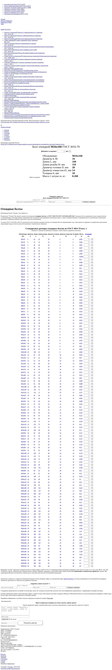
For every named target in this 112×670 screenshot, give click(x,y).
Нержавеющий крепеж (25, 102)
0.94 (80, 519)
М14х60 (23, 398)
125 (35, 392)
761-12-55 (8, 17)
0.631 (80, 508)
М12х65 (23, 366)
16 (39, 239)
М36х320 (23, 566)
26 (73, 496)
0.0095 (81, 256)
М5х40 (23, 248)
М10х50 (23, 323)
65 (34, 282)
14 (48, 288)
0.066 (80, 352)
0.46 (80, 491)
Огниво (10, 667)
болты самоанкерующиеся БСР (17, 6)
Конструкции (17, 105)
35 (39, 279)
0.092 (80, 386)
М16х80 (23, 441)
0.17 (80, 430)
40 (34, 248)
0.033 (80, 314)
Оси (8, 110)
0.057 (80, 343)
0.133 (80, 418)
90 (34, 346)
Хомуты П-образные (23, 39)
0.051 (80, 337)
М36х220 (23, 557)
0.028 (80, 305)
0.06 (80, 346)
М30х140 (23, 525)
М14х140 (23, 430)
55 (34, 256)
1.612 (80, 548)
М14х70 (23, 404)
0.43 (80, 496)
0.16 (80, 447)
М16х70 (23, 436)
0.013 (80, 277)
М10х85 (23, 343)
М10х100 (23, 352)
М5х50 (23, 253)
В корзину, (88, 234)
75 (34, 311)
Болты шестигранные (24, 81)
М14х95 (23, 418)
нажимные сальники (14, 10)
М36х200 (23, 554)
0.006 (80, 242)
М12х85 (23, 378)
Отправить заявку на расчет (40, 583)
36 (34, 245)
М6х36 (23, 265)
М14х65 (23, 401)
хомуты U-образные (14, 12)
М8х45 (23, 294)
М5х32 (23, 242)
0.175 (80, 453)
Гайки (10, 95)
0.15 (80, 424)
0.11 (80, 407)
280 (35, 543)
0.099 (80, 401)
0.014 (80, 279)
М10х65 (23, 331)
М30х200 (23, 534)
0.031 (80, 311)
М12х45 (23, 355)
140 (35, 430)
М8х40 (23, 291)
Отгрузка (3, 656)
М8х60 (23, 303)
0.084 (80, 381)
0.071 (80, 372)
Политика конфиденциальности (10, 668)
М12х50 (23, 357)
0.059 (80, 363)
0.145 (80, 441)
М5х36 (23, 245)
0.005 (80, 239)
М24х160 (23, 508)
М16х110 (23, 456)
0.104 (80, 404)
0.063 (80, 349)
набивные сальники (14, 9)
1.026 (80, 528)
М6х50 (23, 274)
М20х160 (23, 488)
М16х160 (23, 467)
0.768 (80, 514)
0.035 (80, 320)
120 (35, 459)
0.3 (80, 479)
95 (34, 349)
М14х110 (23, 424)
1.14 (80, 531)
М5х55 (23, 256)
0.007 (80, 245)
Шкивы (11, 113)
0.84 (80, 517)
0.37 (80, 485)
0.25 (80, 473)
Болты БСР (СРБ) (6, 144)
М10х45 (23, 320)
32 (34, 242)
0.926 (80, 525)
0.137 (80, 438)
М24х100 (23, 496)
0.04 (80, 326)
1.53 (80, 540)
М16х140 (23, 464)
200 (35, 493)
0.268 (80, 467)
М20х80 (23, 470)
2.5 (80, 563)
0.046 (80, 331)
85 (34, 343)
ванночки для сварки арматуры (17, 7)
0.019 (80, 291)
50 (34, 253)
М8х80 (23, 314)
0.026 (80, 303)
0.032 (80, 317)
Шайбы (11, 100)
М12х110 (23, 389)
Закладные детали (21, 70)
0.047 (80, 355)
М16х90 (23, 447)
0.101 (80, 389)
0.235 (80, 464)
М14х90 (23, 415)
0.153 (80, 444)
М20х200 (23, 493)
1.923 (80, 554)
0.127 (80, 415)
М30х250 (23, 540)
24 (48, 395)
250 (35, 519)
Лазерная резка (18, 117)
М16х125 (23, 462)
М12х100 (23, 386)
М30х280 (23, 543)
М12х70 (23, 369)
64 (48, 545)
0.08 (80, 378)
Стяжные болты (19, 94)
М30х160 (23, 528)
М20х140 (23, 485)
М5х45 (23, 250)
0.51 (80, 493)
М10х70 (23, 334)
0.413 (80, 488)
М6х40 (23, 268)
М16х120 (23, 459)
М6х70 (23, 285)
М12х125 (23, 392)
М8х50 (23, 297)
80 (34, 314)
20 (39, 245)
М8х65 (23, 305)
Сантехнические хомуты (27, 114)
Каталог (3, 654)
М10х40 (23, 317)
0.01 (80, 259)
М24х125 (23, 502)
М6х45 (23, 271)
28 (48, 433)
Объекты (3, 657)
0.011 (80, 271)
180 (35, 491)
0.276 (80, 476)
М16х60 (23, 433)
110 (35, 389)
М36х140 (23, 545)
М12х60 (23, 363)
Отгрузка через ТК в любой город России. (25, 122)
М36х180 (23, 551)
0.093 (80, 398)
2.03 (80, 557)
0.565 (80, 505)
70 (34, 285)
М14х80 (23, 410)
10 (48, 239)
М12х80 (23, 375)
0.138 (80, 421)
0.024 (80, 300)
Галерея (3, 660)
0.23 (80, 470)
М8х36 (23, 288)
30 (39, 250)
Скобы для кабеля (20, 92)
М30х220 (23, 537)
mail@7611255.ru (6, 29)
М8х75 (23, 311)
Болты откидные (50, 144)
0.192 (80, 456)
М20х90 (23, 473)
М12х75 (23, 372)
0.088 (80, 384)
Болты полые (41, 144)
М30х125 (23, 522)
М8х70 (23, 308)
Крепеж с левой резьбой (26, 103)
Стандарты (4, 659)
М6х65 (23, 282)
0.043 (80, 329)
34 (48, 470)
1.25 (80, 534)
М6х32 (23, 262)
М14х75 (23, 407)
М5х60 (23, 259)
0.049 (80, 334)
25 (34, 239)
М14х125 (23, 427)
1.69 (80, 543)
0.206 (80, 459)
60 (34, 259)
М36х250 (23, 560)
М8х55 (23, 300)
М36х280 (23, 563)
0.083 (80, 395)
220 (35, 517)
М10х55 (23, 326)
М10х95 (23, 349)
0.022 (80, 297)
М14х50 (23, 395)
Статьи (3, 662)
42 (48, 496)
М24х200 (23, 514)
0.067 (80, 369)
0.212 (80, 462)
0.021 (80, 294)
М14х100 (23, 421)
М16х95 (23, 450)
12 (48, 262)
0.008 (80, 250)
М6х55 (23, 277)
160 (35, 467)
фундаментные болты (14, 4)
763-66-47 (5, 26)
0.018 (80, 288)
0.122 (80, 412)
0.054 (80, 340)
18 (48, 317)
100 (35, 352)
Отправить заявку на (56, 197)
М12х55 (23, 360)
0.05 (80, 357)
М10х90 (23, 346)
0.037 (80, 323)
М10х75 (23, 337)
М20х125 (23, 482)
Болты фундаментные (17, 144)
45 (34, 250)
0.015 (80, 282)
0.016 (80, 285)
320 (35, 566)
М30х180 (23, 531)
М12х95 (23, 384)
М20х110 (23, 479)
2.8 (80, 566)
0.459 (80, 499)
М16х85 (23, 444)
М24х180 (23, 511)
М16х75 (23, 438)
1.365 (80, 537)
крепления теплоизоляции (16, 14)
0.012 (80, 274)
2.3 (80, 560)
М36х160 (23, 548)
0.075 (80, 375)
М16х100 (23, 453)
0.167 (80, 427)
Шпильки (13, 68)
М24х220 (23, 517)
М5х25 (23, 239)
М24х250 (23, 519)
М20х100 (23, 476)
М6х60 (23, 279)
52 (48, 522)
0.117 (80, 392)
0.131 (80, 436)
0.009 (80, 253)
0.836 (80, 522)
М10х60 (23, 329)
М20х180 (23, 491)
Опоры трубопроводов (25, 72)
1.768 (80, 551)
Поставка (50, 598)
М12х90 (23, 381)
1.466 (80, 545)
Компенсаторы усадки (25, 116)
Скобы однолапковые (24, 80)
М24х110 (23, 499)
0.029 (80, 308)
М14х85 (23, 412)
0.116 (80, 410)
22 (73, 470)
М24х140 (23, 505)
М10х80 (23, 340)
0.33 (80, 482)
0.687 (80, 511)
